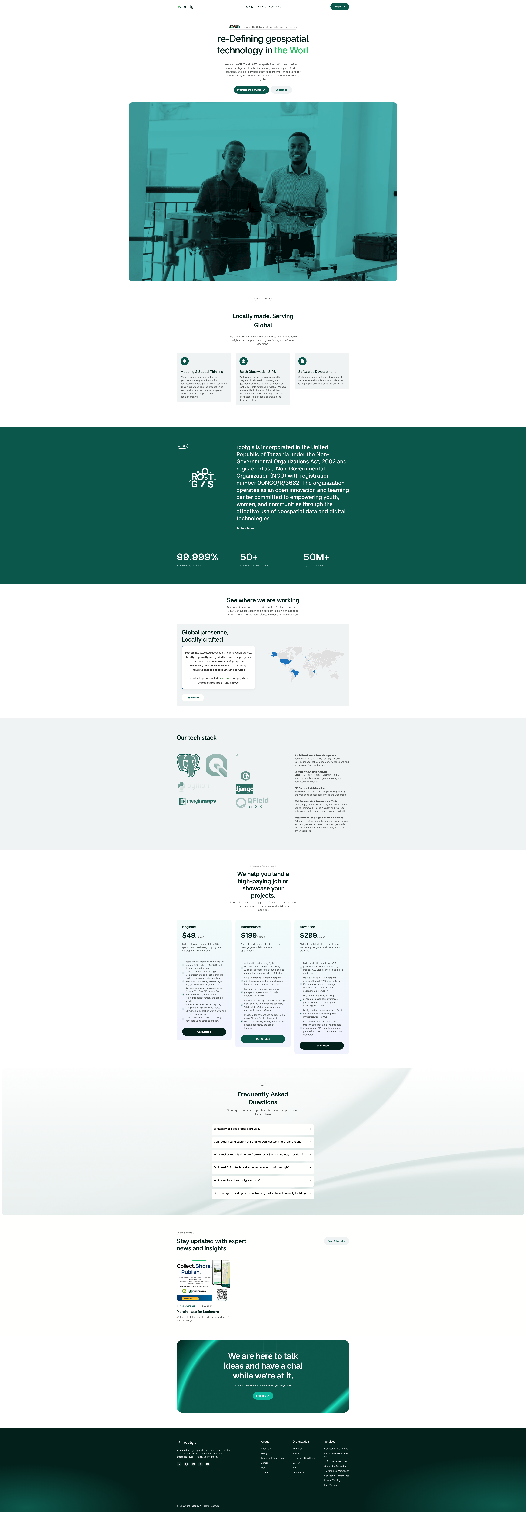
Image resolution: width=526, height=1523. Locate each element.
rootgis (190, 6)
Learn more (193, 697)
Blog (263, 1467)
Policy (264, 1453)
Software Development (336, 1461)
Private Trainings (332, 1480)
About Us (182, 446)
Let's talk (261, 1395)
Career (264, 1462)
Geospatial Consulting (335, 1466)
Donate (337, 6)
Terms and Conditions (272, 1458)
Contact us (281, 89)
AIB (249, 6)
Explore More (245, 528)
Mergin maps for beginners (198, 1312)
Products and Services (249, 89)
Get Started (204, 1031)
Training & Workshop (186, 1306)
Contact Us (267, 1472)
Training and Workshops (336, 1470)
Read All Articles (336, 1241)
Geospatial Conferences (336, 1475)
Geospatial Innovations (336, 1448)
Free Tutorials (331, 1485)
